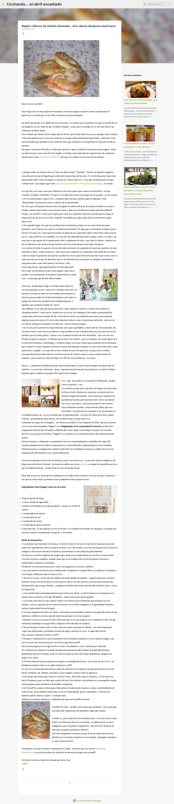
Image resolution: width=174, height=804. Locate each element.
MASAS (25, 763)
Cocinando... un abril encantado (34, 4)
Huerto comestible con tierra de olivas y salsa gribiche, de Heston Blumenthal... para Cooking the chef (139, 190)
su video (84, 464)
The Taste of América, (49, 157)
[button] (23, 33)
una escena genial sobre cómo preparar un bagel (79, 183)
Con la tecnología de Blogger (88, 801)
